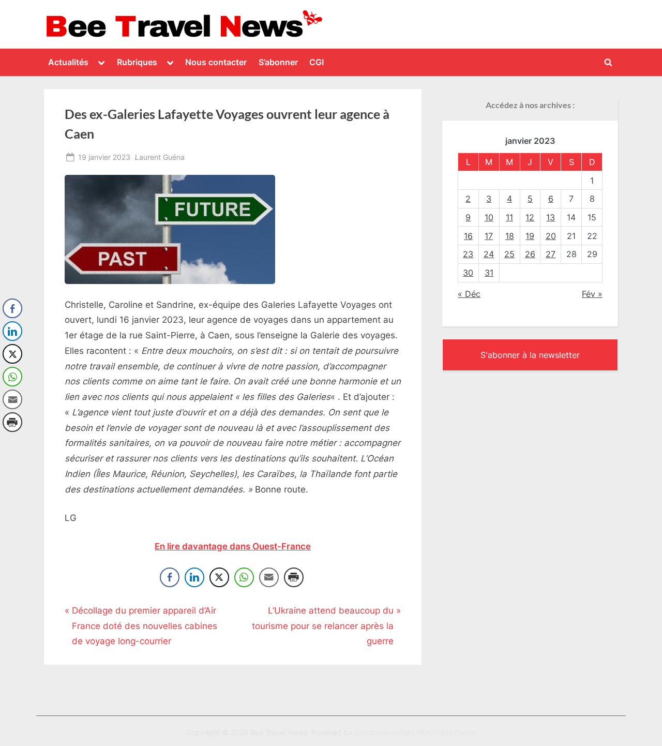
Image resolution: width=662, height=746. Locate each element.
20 (551, 236)
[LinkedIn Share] (194, 577)
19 (529, 236)
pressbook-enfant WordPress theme (415, 732)
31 (489, 272)
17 (489, 236)
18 (509, 236)
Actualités (68, 62)
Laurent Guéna (160, 156)
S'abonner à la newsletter (530, 355)
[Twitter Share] (219, 577)
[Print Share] (294, 577)
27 (550, 254)
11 (509, 217)
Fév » (592, 294)
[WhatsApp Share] (244, 577)
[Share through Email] (269, 577)
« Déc (469, 294)
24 (489, 254)
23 (468, 254)
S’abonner (278, 62)
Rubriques (137, 62)
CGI (316, 62)
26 (530, 254)
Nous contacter (216, 62)
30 (468, 272)
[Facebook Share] (169, 577)
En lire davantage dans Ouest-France (233, 546)
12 (529, 217)
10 (489, 217)
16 (468, 236)
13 (550, 217)
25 (509, 254)
